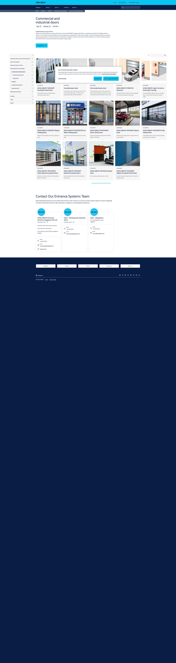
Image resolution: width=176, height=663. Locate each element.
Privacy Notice (112, 74)
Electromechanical (14, 62)
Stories (56, 7)
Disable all (98, 78)
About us (74, 7)
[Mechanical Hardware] (32, 92)
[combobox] (130, 7)
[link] (115, 2)
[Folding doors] (32, 78)
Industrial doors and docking (17, 68)
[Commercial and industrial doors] (32, 72)
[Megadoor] (32, 82)
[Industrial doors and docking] (32, 68)
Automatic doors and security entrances (20, 58)
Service (47, 7)
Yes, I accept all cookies (110, 78)
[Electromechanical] (32, 62)
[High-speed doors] (32, 88)
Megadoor (14, 81)
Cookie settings (62, 78)
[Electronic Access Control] (32, 65)
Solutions (38, 7)
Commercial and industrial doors (18, 71)
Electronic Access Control (16, 65)
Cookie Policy (105, 74)
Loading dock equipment (17, 85)
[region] (88, 74)
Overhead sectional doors (18, 75)
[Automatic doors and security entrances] (32, 58)
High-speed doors (15, 88)
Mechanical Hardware (15, 91)
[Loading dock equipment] (32, 85)
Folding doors (16, 78)
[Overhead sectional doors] (32, 75)
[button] (41, 7)
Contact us (66, 7)
